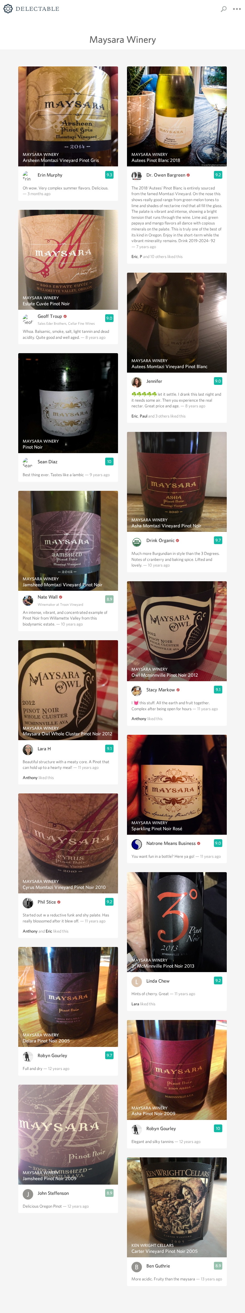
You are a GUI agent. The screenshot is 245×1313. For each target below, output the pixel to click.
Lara (135, 1003)
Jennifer (154, 381)
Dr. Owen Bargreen (165, 175)
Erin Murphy (50, 175)
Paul (143, 416)
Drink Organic (160, 540)
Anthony (30, 777)
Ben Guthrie (158, 1266)
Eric (49, 931)
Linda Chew (158, 981)
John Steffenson (53, 1193)
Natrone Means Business (171, 843)
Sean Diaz (47, 462)
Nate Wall (48, 597)
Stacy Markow (160, 690)
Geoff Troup (50, 316)
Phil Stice (47, 902)
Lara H (44, 749)
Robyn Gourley (52, 1055)
